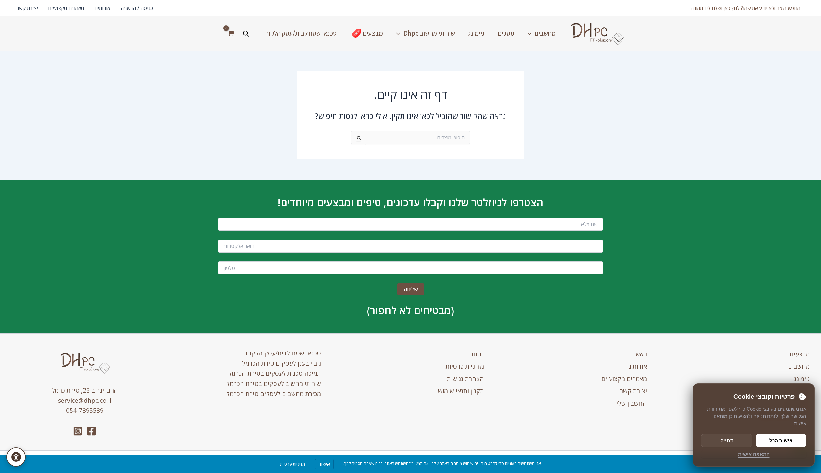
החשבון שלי (631, 403)
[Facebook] (91, 431)
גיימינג (802, 378)
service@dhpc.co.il (84, 400)
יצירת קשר (27, 8)
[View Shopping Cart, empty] (231, 33)
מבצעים (800, 354)
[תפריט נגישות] (16, 457)
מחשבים (799, 366)
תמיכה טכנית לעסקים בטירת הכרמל (274, 373)
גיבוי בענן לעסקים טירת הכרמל (281, 363)
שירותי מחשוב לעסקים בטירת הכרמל (273, 383)
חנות (478, 354)
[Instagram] (78, 431)
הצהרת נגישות (465, 378)
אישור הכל (780, 440)
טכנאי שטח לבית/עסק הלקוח (283, 353)
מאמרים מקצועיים (66, 8)
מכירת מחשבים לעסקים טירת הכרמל (273, 393)
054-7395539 (85, 410)
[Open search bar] (246, 33)
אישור (324, 464)
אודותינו (102, 8)
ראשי (640, 354)
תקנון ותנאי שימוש (461, 390)
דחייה (726, 440)
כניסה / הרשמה (137, 8)
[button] (745, 8)
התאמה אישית (754, 454)
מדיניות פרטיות (465, 366)
